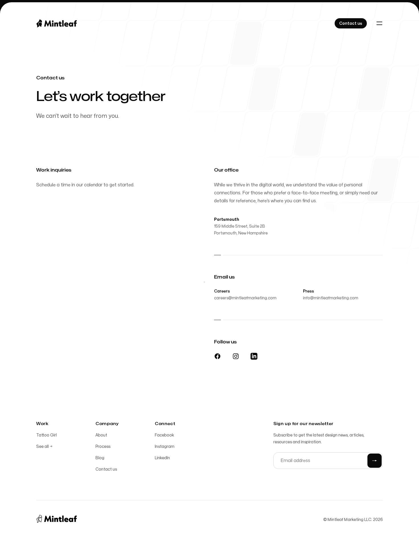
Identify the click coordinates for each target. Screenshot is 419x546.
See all (44, 446)
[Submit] (374, 461)
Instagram (164, 446)
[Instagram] (235, 356)
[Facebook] (217, 356)
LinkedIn (162, 458)
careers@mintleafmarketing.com (245, 298)
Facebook (164, 435)
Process (102, 446)
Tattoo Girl (46, 435)
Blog (99, 458)
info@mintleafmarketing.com (330, 298)
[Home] (58, 23)
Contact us (106, 469)
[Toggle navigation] (379, 23)
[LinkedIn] (254, 356)
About (101, 435)
